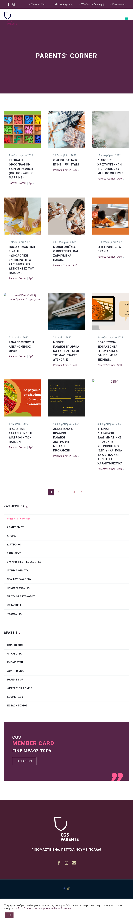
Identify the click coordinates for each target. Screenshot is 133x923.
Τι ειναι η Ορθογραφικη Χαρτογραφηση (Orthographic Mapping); (21, 169)
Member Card (38, 4)
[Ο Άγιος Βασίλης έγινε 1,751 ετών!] (66, 129)
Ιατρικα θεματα (18, 570)
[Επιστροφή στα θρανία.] (110, 216)
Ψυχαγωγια (14, 605)
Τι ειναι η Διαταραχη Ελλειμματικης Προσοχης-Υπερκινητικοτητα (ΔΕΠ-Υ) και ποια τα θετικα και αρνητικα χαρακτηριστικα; (112, 446)
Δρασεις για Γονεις (19, 688)
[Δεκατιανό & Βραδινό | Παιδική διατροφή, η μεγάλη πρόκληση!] (66, 397)
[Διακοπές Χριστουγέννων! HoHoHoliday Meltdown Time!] (110, 129)
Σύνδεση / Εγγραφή (92, 4)
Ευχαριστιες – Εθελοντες (24, 562)
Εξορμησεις (15, 697)
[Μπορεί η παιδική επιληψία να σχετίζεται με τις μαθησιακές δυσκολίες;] (66, 311)
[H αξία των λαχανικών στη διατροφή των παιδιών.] (22, 397)
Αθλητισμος (15, 527)
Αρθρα (11, 536)
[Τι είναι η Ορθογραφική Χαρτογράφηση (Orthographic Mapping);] (22, 129)
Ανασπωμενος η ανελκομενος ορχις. (21, 347)
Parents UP (15, 679)
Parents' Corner (17, 183)
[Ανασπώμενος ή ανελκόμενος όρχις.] (22, 311)
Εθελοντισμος (17, 705)
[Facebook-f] (59, 863)
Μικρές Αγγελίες (64, 4)
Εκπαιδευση (15, 553)
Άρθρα (32, 183)
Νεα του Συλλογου (19, 579)
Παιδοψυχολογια (18, 587)
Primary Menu (126, 18)
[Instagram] (13, 4)
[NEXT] (82, 492)
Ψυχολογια (14, 613)
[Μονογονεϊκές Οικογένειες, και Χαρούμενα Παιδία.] (66, 216)
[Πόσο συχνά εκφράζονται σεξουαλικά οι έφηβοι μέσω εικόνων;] (110, 311)
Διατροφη (14, 544)
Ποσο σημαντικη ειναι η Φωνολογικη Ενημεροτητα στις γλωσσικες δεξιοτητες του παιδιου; (22, 260)
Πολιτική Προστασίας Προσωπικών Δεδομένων (43, 908)
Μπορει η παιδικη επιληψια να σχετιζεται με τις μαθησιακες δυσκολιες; (66, 351)
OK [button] (9, 915)
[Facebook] (8, 4)
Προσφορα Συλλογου (21, 596)
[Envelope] (74, 863)
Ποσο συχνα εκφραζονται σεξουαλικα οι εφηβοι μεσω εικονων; (108, 351)
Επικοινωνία (119, 4)
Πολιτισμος (15, 645)
